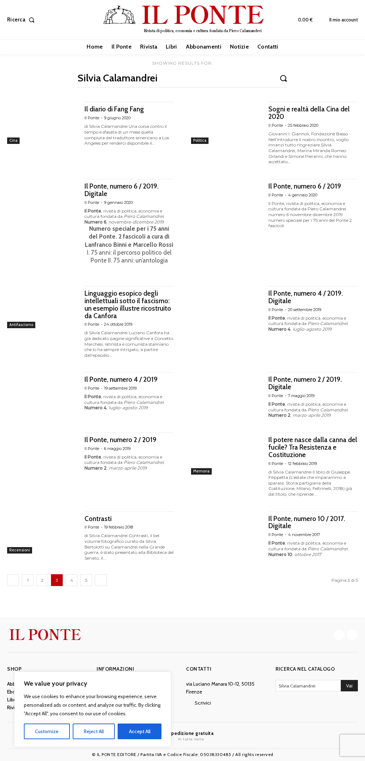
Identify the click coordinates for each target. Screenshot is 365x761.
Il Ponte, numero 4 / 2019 (121, 379)
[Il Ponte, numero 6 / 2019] (226, 200)
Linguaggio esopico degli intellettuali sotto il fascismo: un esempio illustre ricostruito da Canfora (127, 304)
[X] (352, 635)
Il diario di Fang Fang (114, 109)
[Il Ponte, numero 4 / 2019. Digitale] (226, 307)
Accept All (139, 731)
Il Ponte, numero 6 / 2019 (304, 186)
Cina (13, 140)
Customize (46, 731)
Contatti (198, 669)
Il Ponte (91, 117)
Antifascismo (21, 324)
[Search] (283, 77)
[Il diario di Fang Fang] (42, 123)
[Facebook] (339, 635)
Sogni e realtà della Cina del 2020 (309, 113)
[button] (22, 20)
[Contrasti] (42, 532)
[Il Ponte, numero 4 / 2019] (42, 393)
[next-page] (101, 580)
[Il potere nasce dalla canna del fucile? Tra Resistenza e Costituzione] (226, 453)
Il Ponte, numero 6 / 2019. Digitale (121, 190)
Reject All (94, 731)
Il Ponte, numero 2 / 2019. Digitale (305, 383)
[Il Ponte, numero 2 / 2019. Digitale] (226, 393)
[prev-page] (13, 580)
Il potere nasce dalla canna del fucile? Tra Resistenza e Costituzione (312, 447)
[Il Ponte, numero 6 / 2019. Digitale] (42, 200)
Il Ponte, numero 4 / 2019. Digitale (305, 297)
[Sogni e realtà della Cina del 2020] (226, 123)
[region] (92, 709)
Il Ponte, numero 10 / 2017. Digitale (306, 522)
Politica (199, 140)
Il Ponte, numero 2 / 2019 (120, 440)
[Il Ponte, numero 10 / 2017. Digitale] (226, 532)
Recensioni (19, 549)
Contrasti (98, 519)
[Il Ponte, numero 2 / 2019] (42, 453)
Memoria (201, 471)
